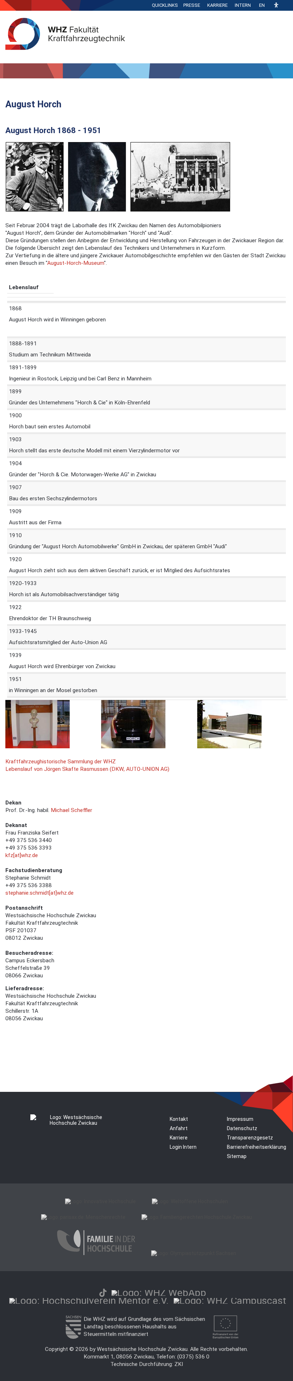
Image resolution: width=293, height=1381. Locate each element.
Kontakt (179, 1119)
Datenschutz (242, 1128)
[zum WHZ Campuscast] (230, 1301)
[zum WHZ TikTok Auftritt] (102, 1293)
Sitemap (237, 1156)
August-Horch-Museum (75, 263)
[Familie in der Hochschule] (96, 1253)
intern (243, 5)
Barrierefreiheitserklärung (256, 1147)
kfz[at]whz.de (21, 855)
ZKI (178, 1364)
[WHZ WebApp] (158, 1293)
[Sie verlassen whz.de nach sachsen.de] (73, 1337)
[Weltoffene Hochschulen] (190, 1201)
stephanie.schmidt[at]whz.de (39, 893)
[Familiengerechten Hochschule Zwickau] (196, 1217)
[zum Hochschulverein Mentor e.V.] (89, 1301)
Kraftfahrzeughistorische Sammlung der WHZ (60, 761)
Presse (191, 5)
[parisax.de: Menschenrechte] (83, 1217)
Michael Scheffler (71, 810)
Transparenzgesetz (250, 1138)
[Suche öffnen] (286, 5)
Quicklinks (165, 5)
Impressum (240, 1119)
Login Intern (183, 1147)
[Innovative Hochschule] (100, 1201)
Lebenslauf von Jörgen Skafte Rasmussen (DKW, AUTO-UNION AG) (87, 769)
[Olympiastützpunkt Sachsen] (193, 1253)
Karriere (217, 5)
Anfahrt (179, 1128)
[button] (276, 5)
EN (262, 5)
